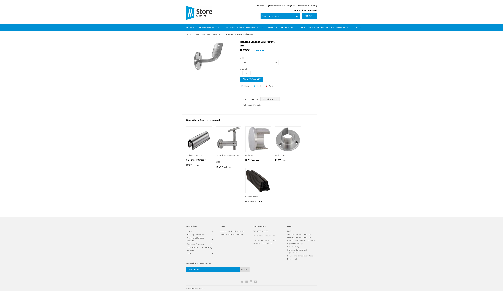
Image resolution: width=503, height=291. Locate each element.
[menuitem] (190, 27)
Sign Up (244, 270)
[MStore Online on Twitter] (242, 282)
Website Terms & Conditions (299, 234)
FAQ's (289, 231)
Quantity (244, 69)
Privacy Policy (293, 247)
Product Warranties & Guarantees (301, 240)
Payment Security (294, 244)
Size (242, 58)
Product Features (250, 99)
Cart (311, 16)
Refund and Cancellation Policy (300, 256)
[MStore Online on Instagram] (251, 282)
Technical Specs (270, 99)
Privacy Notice (293, 259)
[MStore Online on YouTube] (255, 282)
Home (188, 34)
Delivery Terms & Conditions (299, 237)
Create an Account (309, 10)
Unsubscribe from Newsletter (232, 231)
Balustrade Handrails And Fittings (210, 34)
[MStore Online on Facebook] (246, 282)
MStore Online (198, 289)
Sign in (295, 10)
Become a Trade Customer (231, 234)
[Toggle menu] (212, 231)
